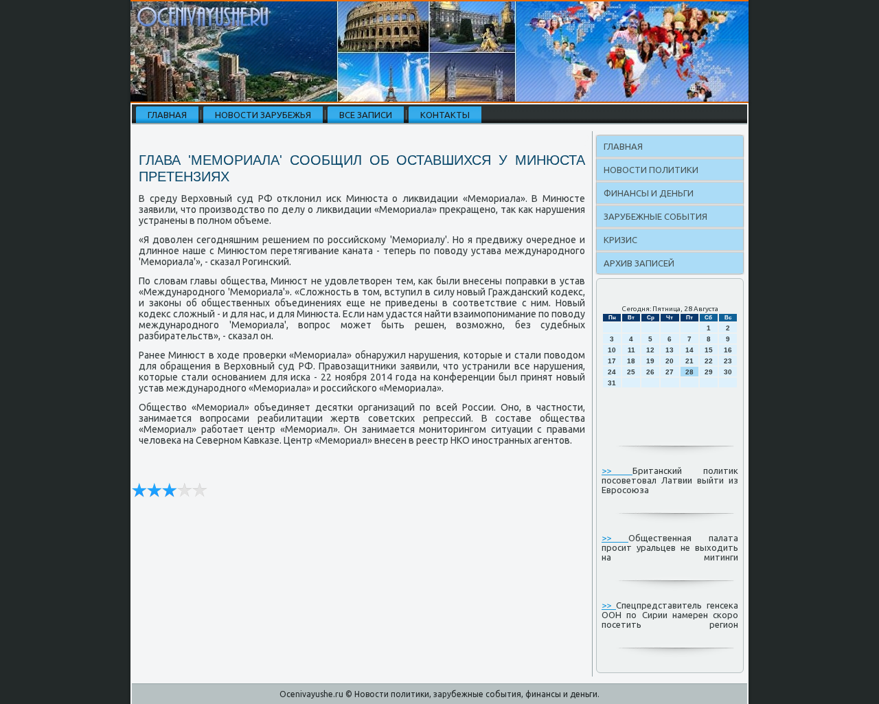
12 (650, 350)
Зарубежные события (655, 216)
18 (631, 361)
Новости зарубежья (263, 115)
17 (612, 361)
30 (728, 372)
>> (617, 470)
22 (709, 361)
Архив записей (639, 263)
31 (612, 383)
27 (669, 372)
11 (631, 350)
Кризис (620, 240)
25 (631, 372)
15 (709, 350)
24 (612, 372)
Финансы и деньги (649, 193)
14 (689, 350)
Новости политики (651, 169)
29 (709, 372)
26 (650, 372)
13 (669, 350)
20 (669, 361)
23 (728, 361)
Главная (167, 115)
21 (689, 361)
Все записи (365, 115)
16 (728, 350)
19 (650, 361)
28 (689, 372)
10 (612, 350)
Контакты (445, 115)
